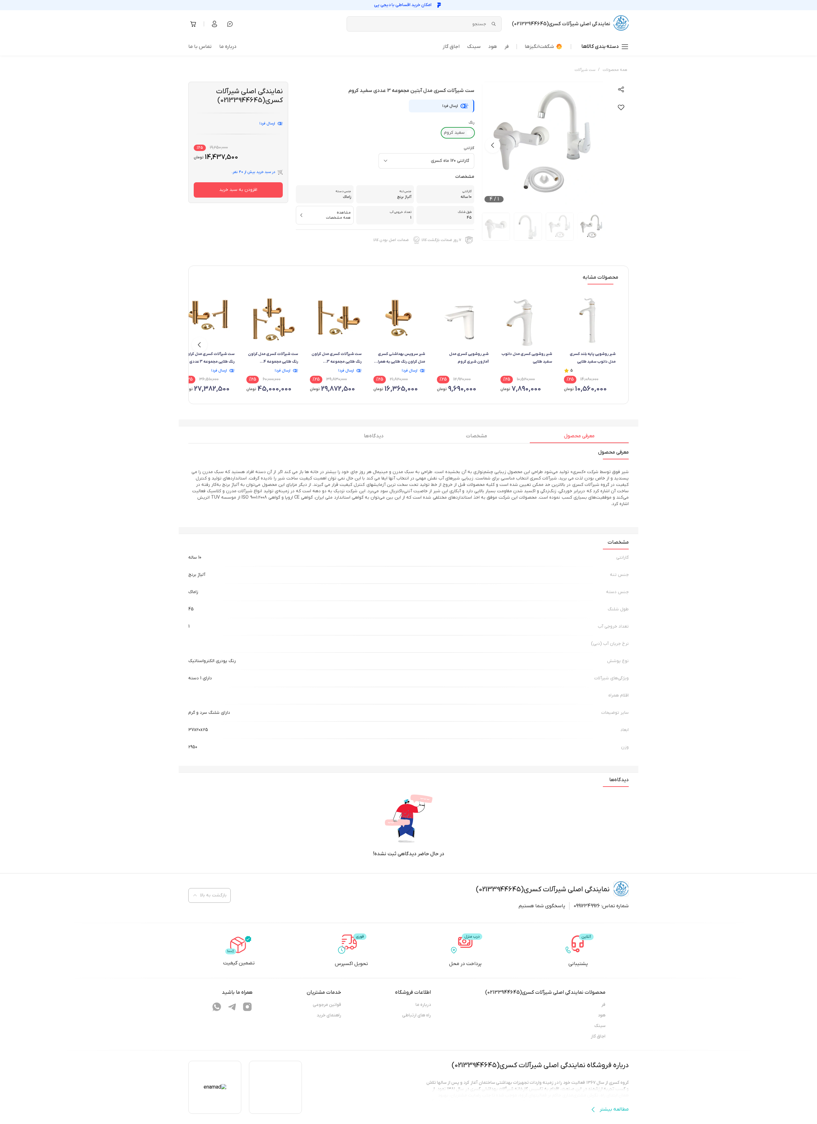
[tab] (579, 437)
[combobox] (426, 161)
